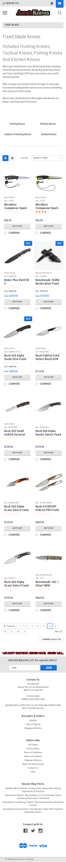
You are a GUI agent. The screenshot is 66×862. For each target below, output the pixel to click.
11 (25, 631)
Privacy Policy (33, 748)
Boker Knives (10, 273)
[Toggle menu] (5, 12)
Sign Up (37, 724)
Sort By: (24, 158)
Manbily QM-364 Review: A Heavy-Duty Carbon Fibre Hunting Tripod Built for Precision (33, 790)
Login (28, 724)
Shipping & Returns (33, 728)
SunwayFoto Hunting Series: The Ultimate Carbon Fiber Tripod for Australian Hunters (33, 810)
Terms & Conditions (33, 752)
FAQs (33, 772)
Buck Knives (9, 348)
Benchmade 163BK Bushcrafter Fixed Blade (47, 283)
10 (18, 631)
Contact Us (33, 768)
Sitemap (29, 859)
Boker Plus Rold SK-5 (17, 281)
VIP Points (33, 745)
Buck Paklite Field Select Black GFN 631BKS (47, 359)
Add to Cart (17, 226)
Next (57, 631)
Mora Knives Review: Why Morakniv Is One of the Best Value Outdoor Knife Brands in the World (33, 796)
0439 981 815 (12, 3)
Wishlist (33, 720)
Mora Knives (9, 197)
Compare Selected (51, 639)
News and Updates (33, 756)
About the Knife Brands (33, 764)
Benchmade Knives (44, 273)
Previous (10, 626)
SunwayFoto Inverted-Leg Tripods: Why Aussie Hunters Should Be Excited (33, 803)
